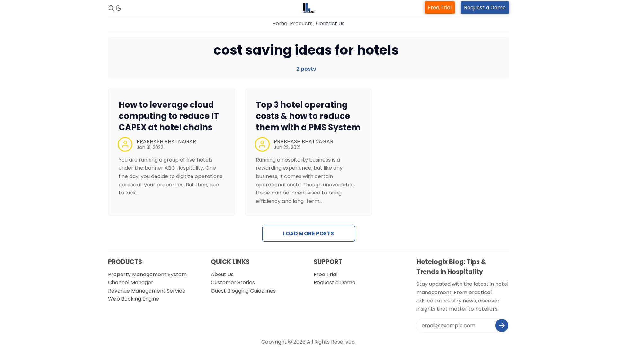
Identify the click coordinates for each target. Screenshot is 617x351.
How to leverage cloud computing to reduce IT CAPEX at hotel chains (169, 116)
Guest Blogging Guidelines (243, 290)
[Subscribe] (501, 325)
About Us (222, 274)
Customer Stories (233, 282)
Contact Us (330, 23)
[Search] (111, 8)
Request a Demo (485, 7)
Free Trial (440, 7)
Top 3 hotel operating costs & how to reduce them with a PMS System (308, 116)
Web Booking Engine (133, 298)
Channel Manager (130, 282)
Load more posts (308, 233)
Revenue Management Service (146, 290)
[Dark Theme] (118, 8)
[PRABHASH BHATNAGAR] (125, 144)
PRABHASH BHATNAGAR (166, 141)
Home (279, 23)
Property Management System (147, 274)
